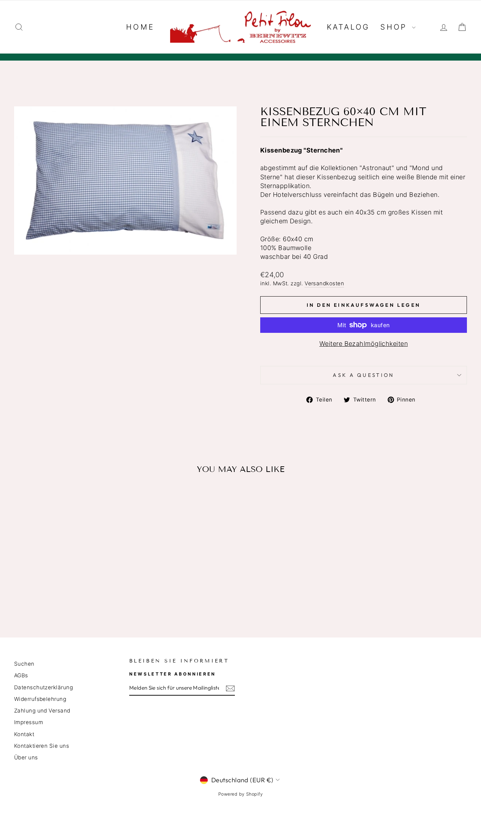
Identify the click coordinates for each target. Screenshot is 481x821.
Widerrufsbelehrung (40, 699)
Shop (395, 27)
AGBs (21, 675)
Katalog (348, 27)
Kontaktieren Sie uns (41, 745)
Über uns (26, 757)
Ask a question (363, 375)
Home (140, 27)
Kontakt (24, 734)
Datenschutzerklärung (43, 687)
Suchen (24, 663)
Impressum (28, 722)
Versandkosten (324, 283)
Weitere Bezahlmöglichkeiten (363, 343)
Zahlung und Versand (42, 710)
